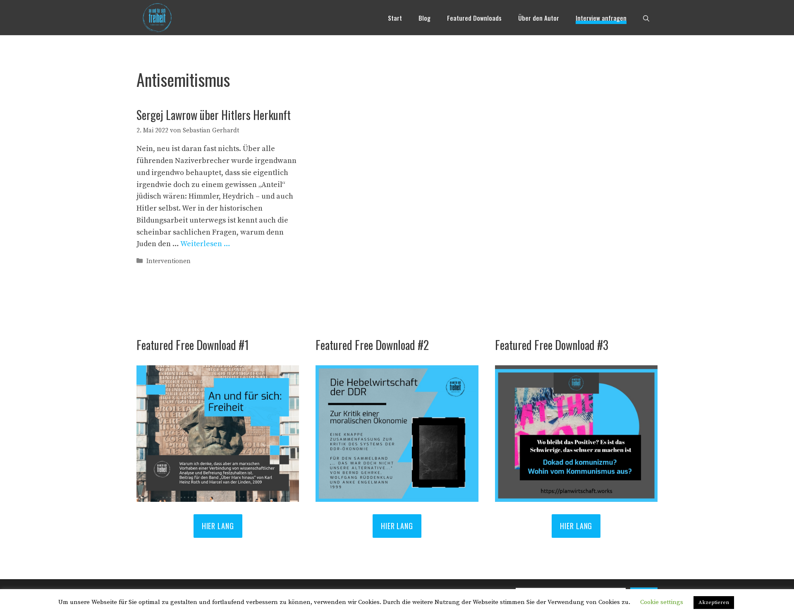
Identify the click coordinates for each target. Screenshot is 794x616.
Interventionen (168, 261)
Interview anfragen (601, 17)
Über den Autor (538, 17)
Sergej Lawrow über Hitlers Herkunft (213, 114)
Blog (424, 17)
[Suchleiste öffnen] (646, 18)
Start (395, 17)
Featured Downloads (474, 17)
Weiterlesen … (205, 244)
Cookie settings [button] (661, 602)
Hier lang (397, 525)
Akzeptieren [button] (713, 602)
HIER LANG (218, 525)
